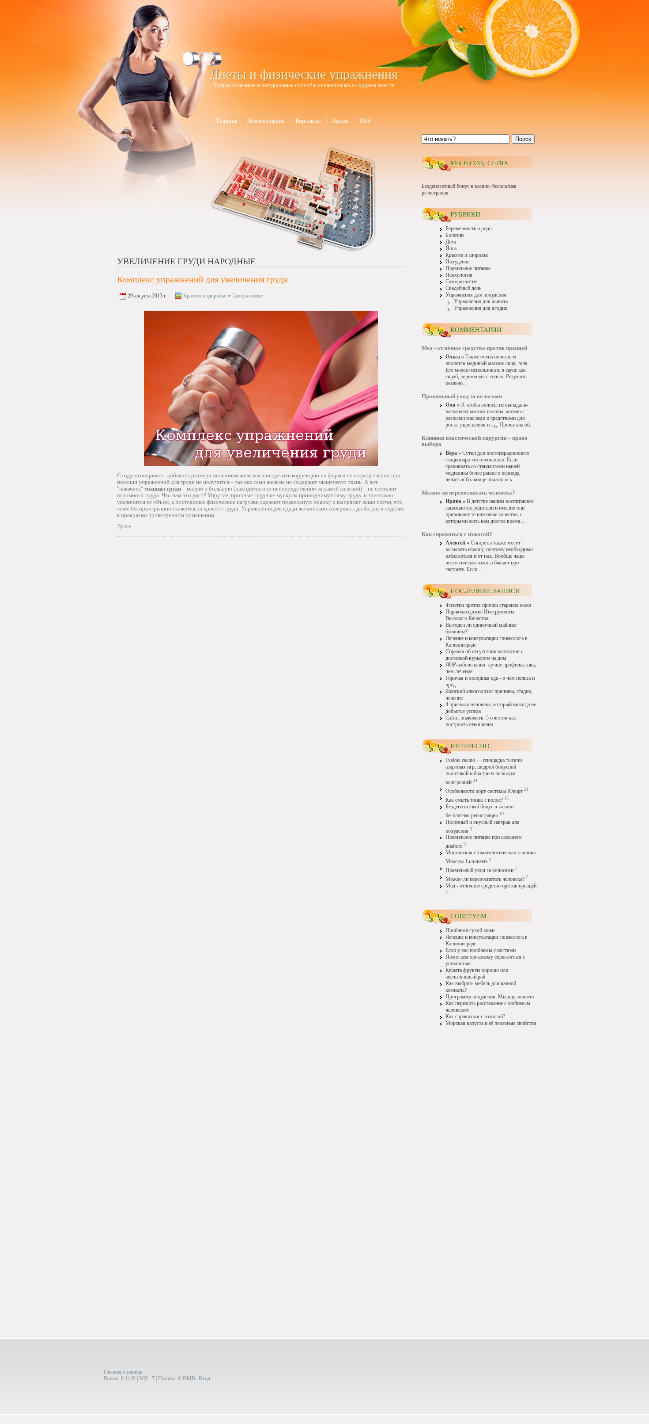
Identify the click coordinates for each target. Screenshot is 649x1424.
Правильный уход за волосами (479, 870)
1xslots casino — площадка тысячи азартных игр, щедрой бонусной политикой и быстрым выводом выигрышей (483, 771)
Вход (204, 1378)
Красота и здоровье (204, 296)
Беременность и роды (469, 229)
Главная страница (123, 1372)
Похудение (457, 262)
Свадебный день (463, 288)
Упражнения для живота (481, 302)
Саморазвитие (247, 296)
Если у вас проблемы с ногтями (480, 950)
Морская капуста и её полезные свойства (490, 1023)
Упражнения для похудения (475, 295)
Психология (458, 275)
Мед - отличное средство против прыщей (490, 886)
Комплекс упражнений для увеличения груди (202, 279)
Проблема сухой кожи (469, 930)
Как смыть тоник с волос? (474, 800)
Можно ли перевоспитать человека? (484, 879)
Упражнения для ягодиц (480, 308)
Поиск (523, 139)
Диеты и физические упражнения (304, 74)
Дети (450, 242)
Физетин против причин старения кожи (488, 605)
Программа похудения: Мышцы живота (489, 997)
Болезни (454, 235)
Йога (451, 248)
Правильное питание (468, 268)
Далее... (126, 526)
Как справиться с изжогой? (475, 1017)
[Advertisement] (479, 1170)
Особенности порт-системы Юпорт (484, 791)
